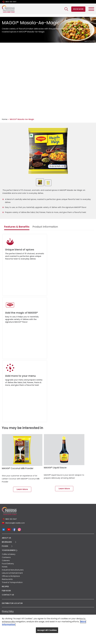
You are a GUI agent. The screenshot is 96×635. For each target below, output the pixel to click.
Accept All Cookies (47, 630)
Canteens (6, 557)
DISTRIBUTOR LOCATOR (12, 603)
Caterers (6, 560)
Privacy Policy (8, 611)
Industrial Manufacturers (13, 570)
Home (4, 119)
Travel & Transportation (12, 582)
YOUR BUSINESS (9, 550)
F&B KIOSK (6, 590)
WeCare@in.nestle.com (15, 523)
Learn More (22, 489)
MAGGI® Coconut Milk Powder (17, 468)
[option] (48, 151)
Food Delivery (8, 563)
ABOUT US (6, 537)
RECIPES (5, 586)
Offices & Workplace (11, 576)
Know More (78, 9)
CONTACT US (8, 594)
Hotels (4, 566)
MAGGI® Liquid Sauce (55, 467)
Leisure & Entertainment (12, 573)
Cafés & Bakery (8, 554)
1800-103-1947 (10, 2)
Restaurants (7, 579)
